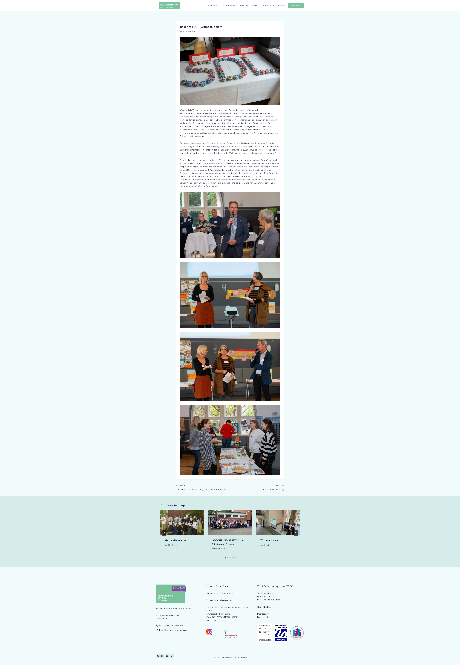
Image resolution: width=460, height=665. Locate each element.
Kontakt (281, 5)
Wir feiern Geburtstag (273, 487)
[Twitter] (172, 656)
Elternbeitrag (263, 596)
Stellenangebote (265, 593)
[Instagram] (162, 656)
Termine (244, 5)
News (254, 5)
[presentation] (182, 522)
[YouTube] (167, 656)
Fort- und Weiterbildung (268, 600)
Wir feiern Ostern (270, 540)
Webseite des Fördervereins (219, 593)
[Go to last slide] (164, 533)
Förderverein (267, 5)
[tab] (225, 558)
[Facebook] (158, 656)
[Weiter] (296, 533)
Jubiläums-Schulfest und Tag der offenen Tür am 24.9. (202, 487)
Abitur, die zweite (175, 540)
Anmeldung (296, 5)
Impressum (262, 614)
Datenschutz (263, 617)
